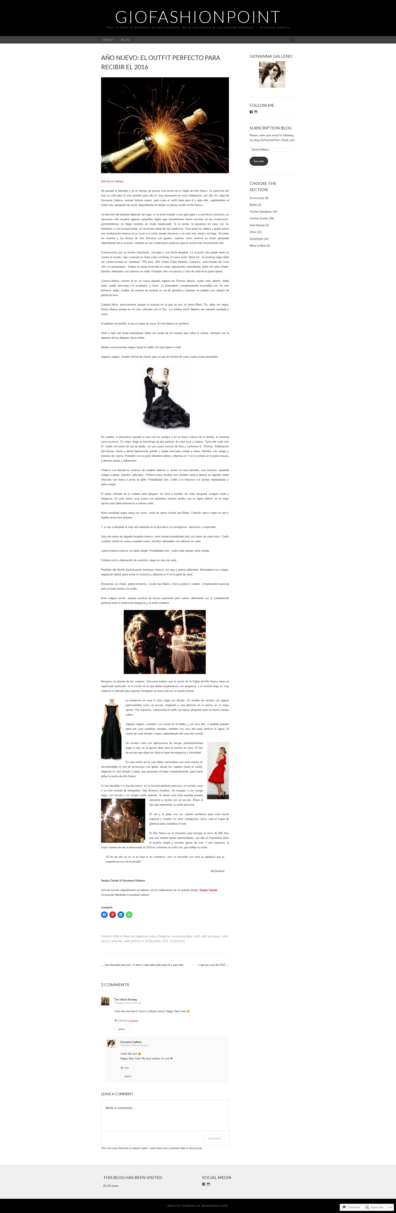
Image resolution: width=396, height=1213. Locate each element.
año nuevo (150, 936)
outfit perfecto (132, 941)
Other (253, 232)
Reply (121, 1029)
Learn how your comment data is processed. (176, 1148)
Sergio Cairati (208, 890)
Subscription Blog (271, 127)
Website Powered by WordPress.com (197, 1206)
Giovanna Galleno (130, 1042)
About (108, 39)
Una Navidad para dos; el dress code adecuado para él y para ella (142, 964)
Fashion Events (259, 218)
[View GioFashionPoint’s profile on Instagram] (208, 1184)
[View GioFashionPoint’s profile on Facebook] (203, 1184)
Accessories (257, 198)
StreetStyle (256, 238)
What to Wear (121, 936)
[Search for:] (292, 39)
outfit (197, 936)
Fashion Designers (261, 211)
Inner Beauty (257, 225)
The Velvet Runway (125, 999)
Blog (125, 39)
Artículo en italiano (112, 181)
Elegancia (164, 936)
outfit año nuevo (210, 936)
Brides (253, 204)
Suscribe (258, 161)
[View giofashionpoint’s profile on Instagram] (256, 112)
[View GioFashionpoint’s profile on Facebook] (251, 112)
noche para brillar (182, 936)
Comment (214, 1138)
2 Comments (177, 941)
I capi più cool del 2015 (213, 964)
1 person (133, 1020)
